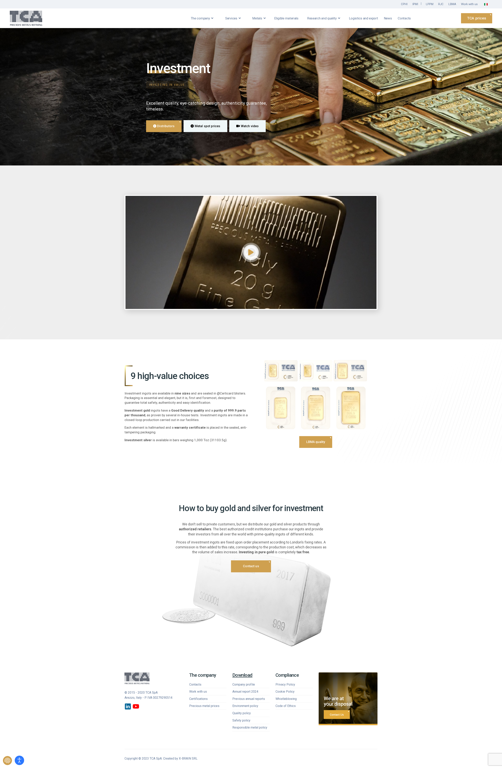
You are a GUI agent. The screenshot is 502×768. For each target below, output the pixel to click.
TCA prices (476, 18)
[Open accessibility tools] (19, 760)
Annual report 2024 (245, 691)
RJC (441, 4)
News (388, 18)
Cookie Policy (285, 691)
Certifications (198, 699)
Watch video (249, 126)
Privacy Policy (285, 684)
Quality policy (241, 713)
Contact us (251, 566)
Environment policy (245, 706)
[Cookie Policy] (7, 760)
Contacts (404, 18)
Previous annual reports (248, 699)
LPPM (429, 4)
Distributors (165, 126)
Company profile (243, 684)
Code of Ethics (286, 706)
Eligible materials (286, 18)
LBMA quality (315, 442)
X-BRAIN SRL (188, 758)
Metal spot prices (207, 126)
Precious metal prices (204, 706)
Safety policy (241, 720)
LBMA (452, 4)
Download (242, 675)
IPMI (415, 4)
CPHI (404, 4)
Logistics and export (363, 18)
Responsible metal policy (249, 727)
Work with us (469, 4)
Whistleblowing (286, 699)
